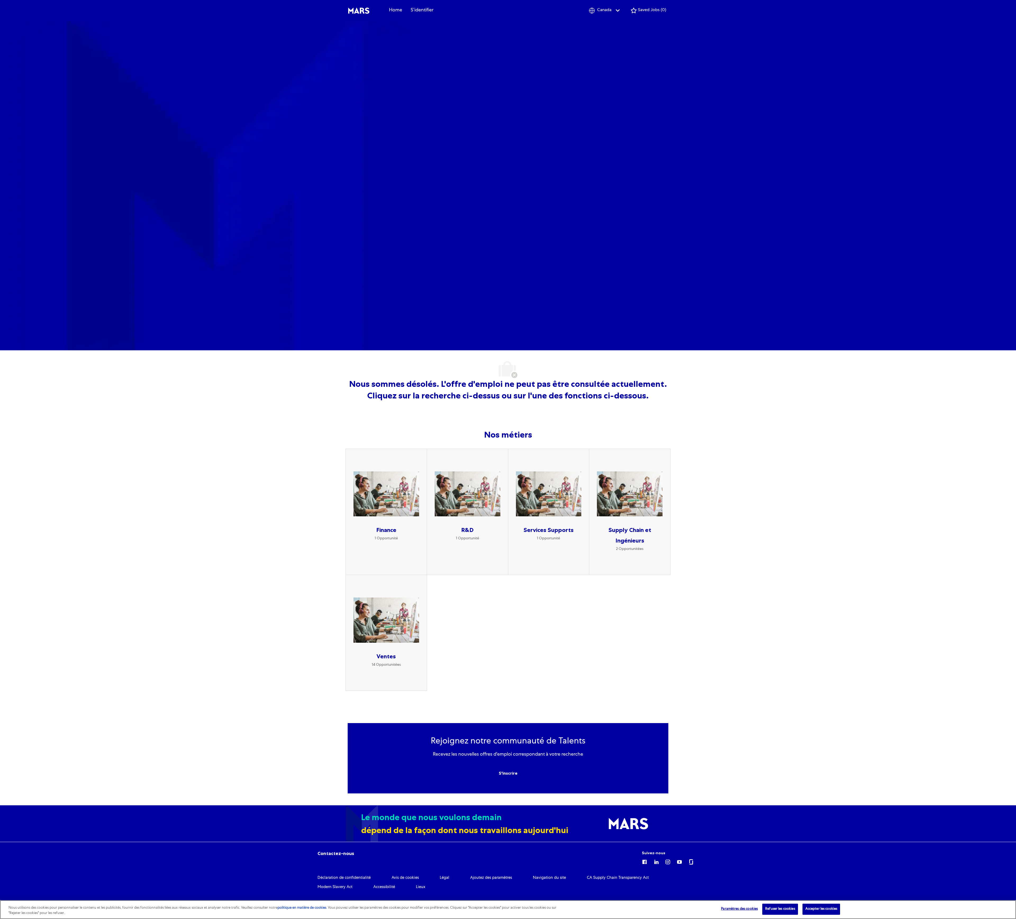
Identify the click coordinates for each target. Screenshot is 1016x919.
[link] (336, 853)
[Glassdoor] (691, 861)
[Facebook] (644, 861)
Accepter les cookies (821, 909)
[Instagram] (668, 861)
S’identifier (422, 10)
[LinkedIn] (656, 861)
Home (395, 10)
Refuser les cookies (780, 909)
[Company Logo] (359, 11)
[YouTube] (679, 861)
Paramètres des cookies (739, 909)
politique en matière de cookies (302, 908)
